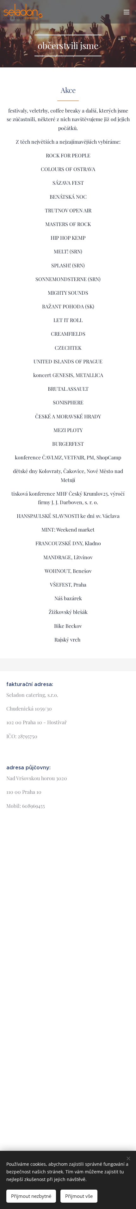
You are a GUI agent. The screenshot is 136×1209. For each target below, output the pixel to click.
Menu (126, 11)
